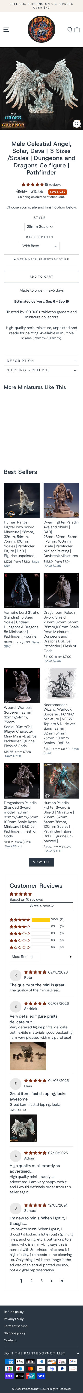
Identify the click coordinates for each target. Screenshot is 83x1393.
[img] (35, 972)
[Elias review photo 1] (23, 1128)
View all (41, 862)
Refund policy (14, 1312)
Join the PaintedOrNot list (35, 1353)
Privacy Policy (14, 1319)
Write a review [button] (41, 906)
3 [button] (42, 1280)
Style (40, 218)
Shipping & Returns (28, 370)
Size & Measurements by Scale (43, 260)
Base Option (39, 237)
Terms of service (16, 1326)
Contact (10, 1340)
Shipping (24, 197)
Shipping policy (15, 1333)
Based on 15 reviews (26, 899)
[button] (33, 184)
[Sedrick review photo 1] (28, 1056)
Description (20, 361)
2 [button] (31, 1280)
